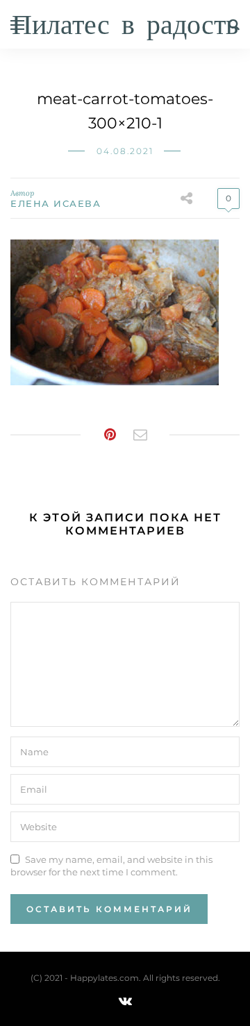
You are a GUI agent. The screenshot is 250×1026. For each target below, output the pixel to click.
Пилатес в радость (125, 26)
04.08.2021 (125, 151)
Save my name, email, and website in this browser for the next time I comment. (111, 865)
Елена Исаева (55, 203)
